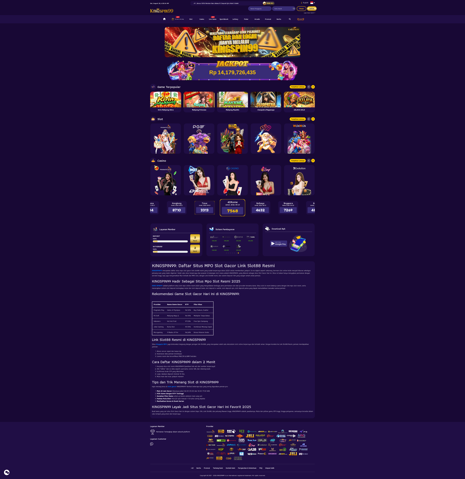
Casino (201, 19)
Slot (190, 19)
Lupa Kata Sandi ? (309, 13)
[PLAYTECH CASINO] (199, 180)
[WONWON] (299, 138)
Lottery (235, 19)
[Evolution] (299, 180)
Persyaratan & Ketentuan (247, 468)
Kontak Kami (230, 468)
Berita (279, 19)
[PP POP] (266, 138)
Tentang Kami (218, 468)
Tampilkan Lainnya (297, 87)
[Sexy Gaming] (266, 180)
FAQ (260, 468)
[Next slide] (313, 87)
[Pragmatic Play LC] (165, 180)
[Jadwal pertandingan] (268, 3)
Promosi (268, 19)
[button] (297, 42)
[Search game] (289, 19)
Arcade (257, 19)
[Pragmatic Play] (165, 138)
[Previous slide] (309, 87)
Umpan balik (269, 468)
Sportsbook (224, 19)
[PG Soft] (199, 138)
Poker (246, 19)
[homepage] (164, 19)
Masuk (301, 8)
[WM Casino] (232, 180)
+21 (192, 468)
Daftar (312, 8)
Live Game (212, 19)
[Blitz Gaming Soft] (232, 138)
